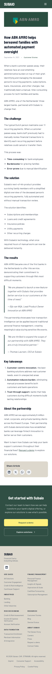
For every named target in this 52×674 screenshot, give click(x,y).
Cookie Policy (33, 666)
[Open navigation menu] (45, 4)
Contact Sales (33, 646)
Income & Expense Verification (11, 620)
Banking (7, 599)
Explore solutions (24, 532)
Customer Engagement (13, 582)
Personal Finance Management (34, 580)
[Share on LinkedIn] (9, 472)
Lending (7, 602)
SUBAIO (9, 4)
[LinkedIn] (6, 567)
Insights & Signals (34, 584)
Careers (31, 635)
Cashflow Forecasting (36, 591)
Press (30, 639)
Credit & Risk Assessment (14, 615)
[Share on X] (15, 472)
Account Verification (12, 624)
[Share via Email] (28, 472)
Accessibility (39, 661)
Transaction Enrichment (13, 634)
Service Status (33, 622)
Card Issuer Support (12, 589)
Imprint (11, 661)
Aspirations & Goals (35, 587)
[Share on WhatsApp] (22, 472)
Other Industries (10, 606)
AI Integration (9, 641)
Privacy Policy (19, 666)
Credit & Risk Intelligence (13, 586)
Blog (29, 619)
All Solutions (9, 578)
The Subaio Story (34, 632)
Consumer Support (24, 661)
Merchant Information (12, 637)
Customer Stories (34, 615)
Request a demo (26, 450)
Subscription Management (38, 594)
